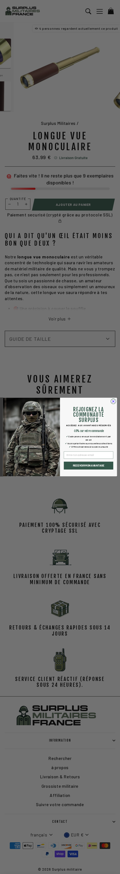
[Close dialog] (113, 401)
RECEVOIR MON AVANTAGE (88, 465)
